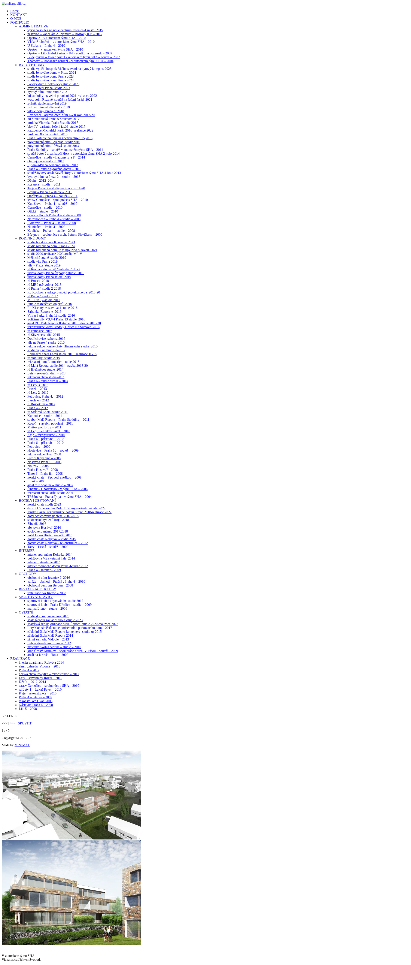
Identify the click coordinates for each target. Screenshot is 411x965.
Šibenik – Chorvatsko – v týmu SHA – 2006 (57, 489)
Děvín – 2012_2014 (41, 180)
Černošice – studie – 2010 (45, 207)
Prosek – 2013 (37, 388)
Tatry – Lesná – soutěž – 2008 (47, 547)
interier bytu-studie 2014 (43, 562)
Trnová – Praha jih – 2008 (45, 473)
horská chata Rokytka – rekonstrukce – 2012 (57, 543)
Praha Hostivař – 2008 (42, 469)
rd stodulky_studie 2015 (43, 358)
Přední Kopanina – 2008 (44, 458)
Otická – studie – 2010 (42, 211)
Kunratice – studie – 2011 (44, 415)
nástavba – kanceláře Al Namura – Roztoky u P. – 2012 (64, 34)
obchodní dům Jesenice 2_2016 (48, 577)
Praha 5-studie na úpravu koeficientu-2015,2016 (59, 138)
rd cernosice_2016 (39, 331)
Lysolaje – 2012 (38, 400)
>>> (13, 723)
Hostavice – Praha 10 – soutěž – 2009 (53, 450)
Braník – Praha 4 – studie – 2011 (49, 192)
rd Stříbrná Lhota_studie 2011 (47, 412)
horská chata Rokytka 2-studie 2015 (51, 539)
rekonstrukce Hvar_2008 (44, 454)
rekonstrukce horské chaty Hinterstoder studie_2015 (62, 346)
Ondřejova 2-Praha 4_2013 (45, 161)
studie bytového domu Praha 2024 (50, 80)
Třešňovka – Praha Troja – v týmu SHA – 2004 (59, 496)
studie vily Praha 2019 (42, 261)
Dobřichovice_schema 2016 (46, 338)
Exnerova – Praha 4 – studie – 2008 (51, 223)
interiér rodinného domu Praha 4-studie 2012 (57, 566)
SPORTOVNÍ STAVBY (36, 597)
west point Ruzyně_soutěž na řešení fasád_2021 (59, 99)
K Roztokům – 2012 (41, 404)
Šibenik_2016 (36, 523)
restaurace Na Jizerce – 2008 (46, 593)
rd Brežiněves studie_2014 (45, 369)
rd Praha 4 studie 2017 (42, 296)
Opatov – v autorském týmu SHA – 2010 (55, 49)
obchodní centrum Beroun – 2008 (50, 585)
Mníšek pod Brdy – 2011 (44, 427)
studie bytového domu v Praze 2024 (51, 72)
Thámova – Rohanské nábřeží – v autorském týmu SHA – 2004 (70, 61)
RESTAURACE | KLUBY (37, 589)
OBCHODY (27, 574)
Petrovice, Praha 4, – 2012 (45, 396)
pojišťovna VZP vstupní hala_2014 (51, 558)
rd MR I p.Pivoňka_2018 (44, 284)
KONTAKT (18, 14)
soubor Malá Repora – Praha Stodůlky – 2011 (58, 419)
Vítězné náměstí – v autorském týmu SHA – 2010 (61, 41)
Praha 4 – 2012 (37, 408)
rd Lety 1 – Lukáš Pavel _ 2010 (48, 431)
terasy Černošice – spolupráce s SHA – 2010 (57, 200)
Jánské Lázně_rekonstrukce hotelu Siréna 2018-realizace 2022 (69, 512)
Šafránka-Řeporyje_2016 (44, 311)
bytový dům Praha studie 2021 (48, 92)
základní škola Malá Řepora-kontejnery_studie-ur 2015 (64, 631)
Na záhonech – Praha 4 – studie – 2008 (53, 219)
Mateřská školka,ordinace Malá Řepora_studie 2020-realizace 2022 (72, 624)
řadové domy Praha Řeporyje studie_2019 (55, 273)
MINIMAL (22, 745)
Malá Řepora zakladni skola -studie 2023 (55, 620)
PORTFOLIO (19, 22)
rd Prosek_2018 (38, 281)
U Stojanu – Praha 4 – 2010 (46, 45)
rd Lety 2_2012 (37, 392)
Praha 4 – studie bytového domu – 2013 (54, 169)
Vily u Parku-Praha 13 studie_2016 (51, 315)
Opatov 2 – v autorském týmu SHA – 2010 (56, 38)
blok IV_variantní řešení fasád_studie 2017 (56, 126)
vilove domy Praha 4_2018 (45, 111)
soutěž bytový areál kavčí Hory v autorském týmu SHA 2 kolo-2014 (73, 153)
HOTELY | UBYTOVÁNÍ (37, 500)
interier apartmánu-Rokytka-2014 (49, 554)
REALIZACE (20, 658)
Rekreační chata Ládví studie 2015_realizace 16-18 (62, 354)
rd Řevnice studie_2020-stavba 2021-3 (53, 269)
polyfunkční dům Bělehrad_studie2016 (53, 142)
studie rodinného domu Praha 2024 (51, 246)
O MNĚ (15, 18)
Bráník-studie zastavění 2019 (47, 103)
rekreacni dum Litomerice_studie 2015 (53, 362)
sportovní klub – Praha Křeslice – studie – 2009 (59, 604)
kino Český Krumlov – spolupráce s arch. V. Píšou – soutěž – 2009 (72, 651)
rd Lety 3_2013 (37, 385)
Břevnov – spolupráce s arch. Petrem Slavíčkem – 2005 (64, 234)
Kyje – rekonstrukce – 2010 (46, 435)
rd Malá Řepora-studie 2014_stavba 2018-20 (57, 365)
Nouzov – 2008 (38, 466)
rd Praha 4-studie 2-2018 (44, 288)
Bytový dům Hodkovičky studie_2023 (53, 84)
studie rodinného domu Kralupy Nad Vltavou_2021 (62, 250)
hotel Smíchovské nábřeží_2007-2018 (53, 516)
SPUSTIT (25, 723)
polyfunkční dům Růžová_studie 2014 (53, 146)
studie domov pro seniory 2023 (48, 616)
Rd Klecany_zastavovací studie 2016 (52, 308)
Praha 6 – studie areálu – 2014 (47, 381)
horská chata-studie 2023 (44, 504)
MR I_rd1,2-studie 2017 (43, 300)
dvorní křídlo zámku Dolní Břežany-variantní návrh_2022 (66, 508)
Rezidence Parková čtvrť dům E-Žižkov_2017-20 (61, 115)
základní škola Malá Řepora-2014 (50, 635)
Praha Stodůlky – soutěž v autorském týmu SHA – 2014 (65, 149)
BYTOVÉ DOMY (32, 65)
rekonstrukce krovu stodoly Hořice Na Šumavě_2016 (63, 327)
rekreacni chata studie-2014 (45, 377)
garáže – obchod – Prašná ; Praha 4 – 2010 (56, 581)
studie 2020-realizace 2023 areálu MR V (54, 254)
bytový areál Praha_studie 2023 (48, 88)
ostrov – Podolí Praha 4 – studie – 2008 (54, 215)
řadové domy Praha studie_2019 (49, 277)
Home (14, 11)
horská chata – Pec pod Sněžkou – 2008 (54, 477)
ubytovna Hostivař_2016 (44, 527)
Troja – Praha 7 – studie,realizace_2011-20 (56, 188)
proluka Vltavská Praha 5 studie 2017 (52, 122)
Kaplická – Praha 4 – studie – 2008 (51, 230)
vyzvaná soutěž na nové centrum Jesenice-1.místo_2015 (65, 30)
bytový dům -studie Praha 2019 (48, 107)
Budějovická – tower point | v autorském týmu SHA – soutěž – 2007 (73, 57)
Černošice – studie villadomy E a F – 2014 (56, 157)
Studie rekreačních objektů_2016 (49, 304)
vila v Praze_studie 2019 (44, 265)
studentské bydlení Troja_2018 (48, 520)
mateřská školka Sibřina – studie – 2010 (54, 647)
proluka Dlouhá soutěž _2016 (47, 134)
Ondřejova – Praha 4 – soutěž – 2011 (52, 196)
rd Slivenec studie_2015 (43, 335)
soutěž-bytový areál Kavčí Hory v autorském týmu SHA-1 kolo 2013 (74, 173)
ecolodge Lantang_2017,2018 (47, 531)
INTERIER (27, 550)
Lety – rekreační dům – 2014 (47, 373)
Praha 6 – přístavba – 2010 (45, 439)
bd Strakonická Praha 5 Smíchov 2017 (53, 119)
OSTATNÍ (26, 612)
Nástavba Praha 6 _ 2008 (44, 462)
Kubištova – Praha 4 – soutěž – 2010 (52, 203)
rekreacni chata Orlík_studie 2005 (50, 493)
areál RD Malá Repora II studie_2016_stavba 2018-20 (64, 323)
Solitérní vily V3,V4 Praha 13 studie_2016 (56, 319)
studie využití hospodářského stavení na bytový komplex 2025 (69, 68)
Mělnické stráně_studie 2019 (46, 257)
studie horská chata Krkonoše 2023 (51, 242)
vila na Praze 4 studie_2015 (46, 342)
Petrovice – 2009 (38, 446)
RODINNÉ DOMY (32, 238)
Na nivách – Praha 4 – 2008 (46, 227)
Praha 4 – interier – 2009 (44, 570)
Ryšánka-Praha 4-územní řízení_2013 (52, 165)
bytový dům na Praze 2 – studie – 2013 (53, 176)
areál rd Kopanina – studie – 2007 (50, 485)
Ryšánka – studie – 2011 (43, 184)
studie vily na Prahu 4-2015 (46, 350)
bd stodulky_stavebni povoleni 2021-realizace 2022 (62, 95)
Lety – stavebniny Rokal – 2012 (49, 643)
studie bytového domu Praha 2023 (50, 76)
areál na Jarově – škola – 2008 (47, 655)
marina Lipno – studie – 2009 (47, 608)
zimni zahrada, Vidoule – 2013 (48, 639)
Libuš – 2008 (36, 481)
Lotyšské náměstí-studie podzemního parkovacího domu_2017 (69, 628)
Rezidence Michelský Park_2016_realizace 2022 (60, 130)
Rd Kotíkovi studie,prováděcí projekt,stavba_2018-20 (63, 292)
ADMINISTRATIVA (33, 26)
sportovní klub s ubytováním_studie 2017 (55, 601)
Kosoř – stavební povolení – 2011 (50, 423)
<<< (4, 723)
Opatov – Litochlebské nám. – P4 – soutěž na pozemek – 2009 (69, 53)
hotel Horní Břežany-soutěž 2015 (49, 535)
